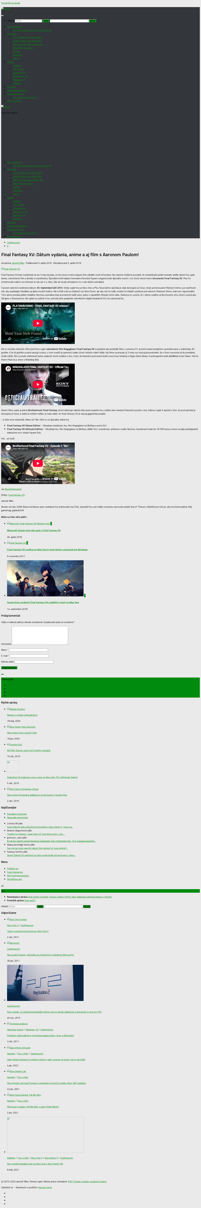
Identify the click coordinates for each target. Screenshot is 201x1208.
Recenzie (11, 86)
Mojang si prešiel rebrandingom (22, 715)
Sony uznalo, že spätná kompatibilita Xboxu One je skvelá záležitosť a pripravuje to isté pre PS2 (54, 1012)
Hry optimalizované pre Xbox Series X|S (32, 30)
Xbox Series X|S (14, 26)
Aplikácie (17, 83)
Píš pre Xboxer (14, 101)
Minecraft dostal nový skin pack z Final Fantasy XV (34, 530)
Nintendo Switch (15, 1029)
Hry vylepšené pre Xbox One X (27, 37)
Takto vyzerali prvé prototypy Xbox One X (28, 931)
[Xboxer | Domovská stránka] (5, 9)
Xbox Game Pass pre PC (25, 97)
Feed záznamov (15, 872)
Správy (10, 62)
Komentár (6, 644)
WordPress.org (14, 879)
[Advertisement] (100, 137)
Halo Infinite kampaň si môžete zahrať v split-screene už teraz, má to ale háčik (46, 1059)
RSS (70, 1181)
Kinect (16, 58)
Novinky (17, 65)
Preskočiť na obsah (10, 3)
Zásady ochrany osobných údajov (90, 1181)
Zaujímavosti (19, 72)
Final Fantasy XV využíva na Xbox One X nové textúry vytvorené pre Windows (47, 549)
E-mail (5, 655)
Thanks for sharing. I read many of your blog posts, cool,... (36, 834)
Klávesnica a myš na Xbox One (28, 44)
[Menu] (2, 15)
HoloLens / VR (20, 76)
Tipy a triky (18, 69)
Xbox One (11, 33)
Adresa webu (7, 661)
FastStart (18, 55)
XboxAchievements (13, 489)
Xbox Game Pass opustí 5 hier (22, 732)
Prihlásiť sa (12, 868)
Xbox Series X (51, 1158)
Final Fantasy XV (16, 495)
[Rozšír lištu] (2, 674)
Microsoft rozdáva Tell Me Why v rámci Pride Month (33, 1106)
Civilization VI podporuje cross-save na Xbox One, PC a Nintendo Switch (42, 777)
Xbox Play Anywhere (23, 48)
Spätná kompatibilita (17, 90)
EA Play (17, 51)
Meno (4, 650)
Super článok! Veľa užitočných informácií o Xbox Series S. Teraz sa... (40, 827)
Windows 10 (19, 79)
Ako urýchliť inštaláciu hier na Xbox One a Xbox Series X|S (35, 1164)
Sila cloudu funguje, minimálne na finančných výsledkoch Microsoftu (40, 955)
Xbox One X (12, 925)
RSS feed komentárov (18, 875)
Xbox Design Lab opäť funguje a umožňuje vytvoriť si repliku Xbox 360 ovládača (46, 1083)
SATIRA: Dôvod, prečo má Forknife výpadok (28, 750)
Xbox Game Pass (15, 94)
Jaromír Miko (18, 263)
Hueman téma (45, 1187)
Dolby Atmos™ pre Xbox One (27, 40)
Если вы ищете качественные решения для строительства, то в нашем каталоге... (51, 841)
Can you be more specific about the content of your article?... (37, 848)
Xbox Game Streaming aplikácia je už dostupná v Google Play (37, 795)
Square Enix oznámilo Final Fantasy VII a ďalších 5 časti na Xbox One (43, 602)
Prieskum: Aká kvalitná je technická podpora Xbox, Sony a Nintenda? (40, 1035)
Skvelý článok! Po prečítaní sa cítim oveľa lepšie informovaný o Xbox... (41, 855)
